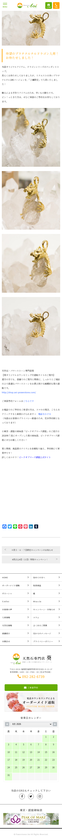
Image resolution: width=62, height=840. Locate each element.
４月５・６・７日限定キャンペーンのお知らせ (28, 549)
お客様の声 (7, 609)
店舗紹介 (6, 633)
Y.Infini (5, 601)
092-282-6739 (33, 676)
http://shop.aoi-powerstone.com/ (19, 392)
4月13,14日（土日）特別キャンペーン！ (35, 559)
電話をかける (44, 414)
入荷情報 (6, 617)
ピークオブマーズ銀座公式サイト (35, 457)
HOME (5, 577)
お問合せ (6, 641)
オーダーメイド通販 (11, 585)
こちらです (28, 401)
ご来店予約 (32, 687)
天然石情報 (7, 625)
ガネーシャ (7, 593)
